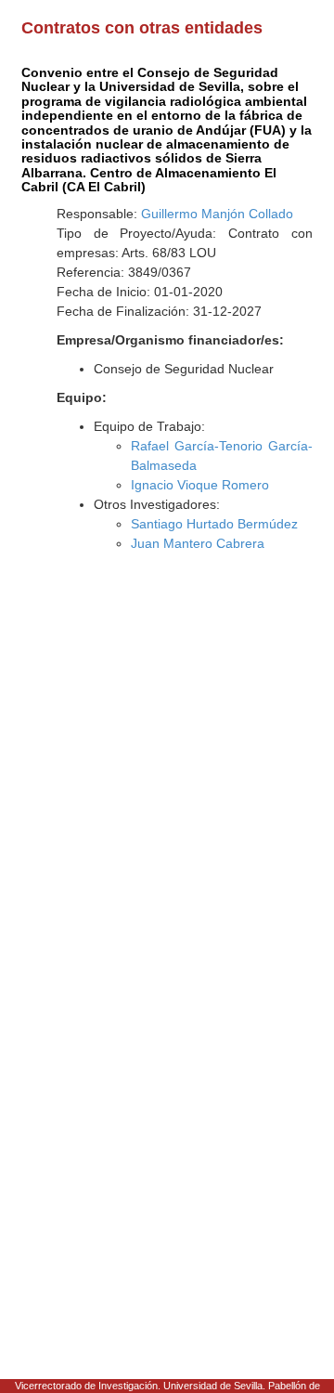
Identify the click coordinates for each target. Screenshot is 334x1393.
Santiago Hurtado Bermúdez (214, 523)
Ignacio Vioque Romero (200, 484)
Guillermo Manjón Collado (217, 213)
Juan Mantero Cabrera (197, 543)
